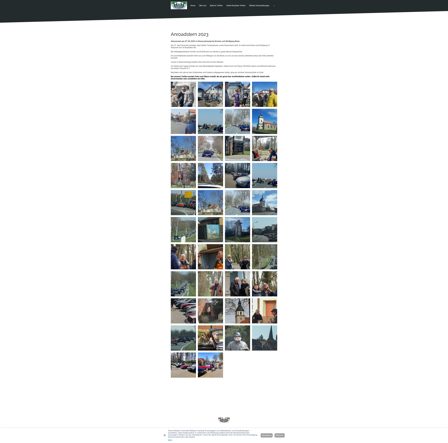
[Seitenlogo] (179, 5)
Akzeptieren (267, 435)
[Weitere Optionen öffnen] (274, 5)
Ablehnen (280, 435)
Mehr (170, 440)
